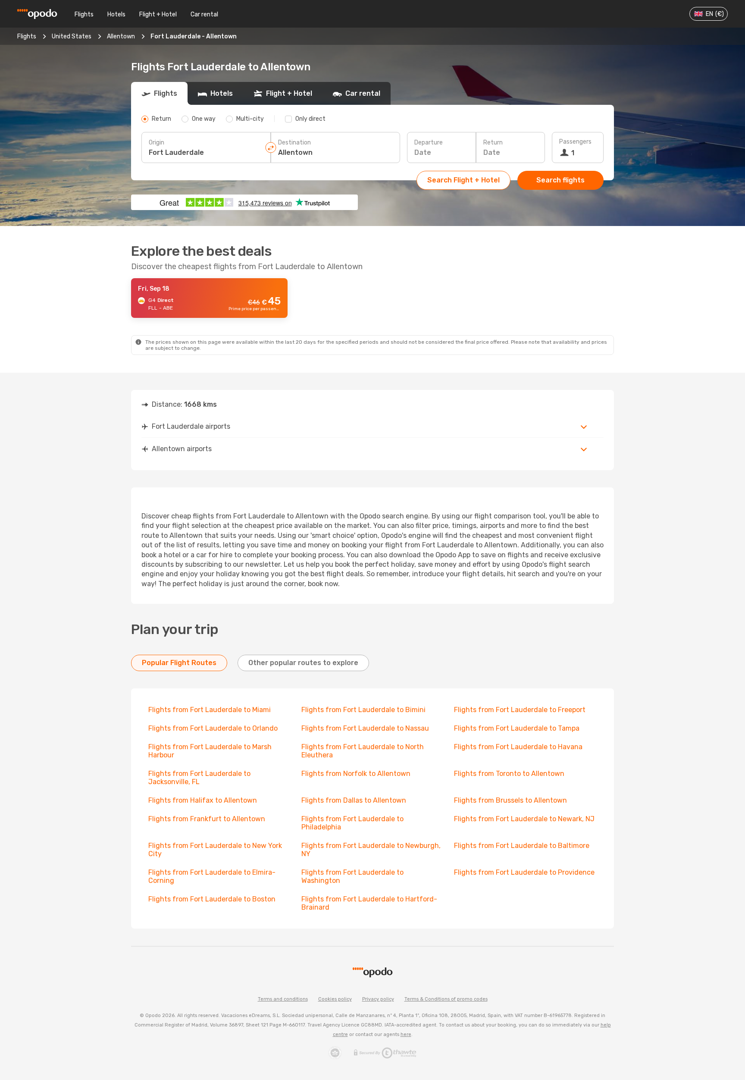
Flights (84, 14)
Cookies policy (335, 999)
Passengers (575, 141)
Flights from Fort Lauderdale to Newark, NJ (524, 819)
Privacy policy (378, 999)
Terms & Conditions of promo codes (446, 999)
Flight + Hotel (158, 14)
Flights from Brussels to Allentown (510, 800)
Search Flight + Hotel (463, 180)
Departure (428, 142)
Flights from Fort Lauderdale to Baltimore (521, 845)
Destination (294, 142)
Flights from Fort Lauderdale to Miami (209, 710)
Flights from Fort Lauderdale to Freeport (519, 710)
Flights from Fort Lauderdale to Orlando (213, 728)
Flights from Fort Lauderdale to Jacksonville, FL (199, 777)
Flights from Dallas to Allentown (353, 800)
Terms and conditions (283, 999)
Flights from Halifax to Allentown (202, 800)
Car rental (204, 14)
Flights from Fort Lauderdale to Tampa (516, 728)
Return (493, 142)
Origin (156, 142)
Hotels (116, 14)
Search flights (560, 180)
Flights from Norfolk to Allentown (355, 773)
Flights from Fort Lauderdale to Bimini (363, 710)
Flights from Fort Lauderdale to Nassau (365, 728)
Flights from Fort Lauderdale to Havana (518, 747)
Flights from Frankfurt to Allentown (206, 819)
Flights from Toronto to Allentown (509, 773)
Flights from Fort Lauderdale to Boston (211, 899)
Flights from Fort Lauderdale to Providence (524, 872)
